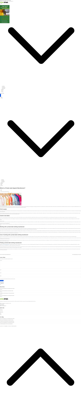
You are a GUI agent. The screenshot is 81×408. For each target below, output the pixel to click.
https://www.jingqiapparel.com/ (3, 305)
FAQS (1, 184)
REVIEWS (2, 183)
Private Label (1, 309)
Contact (0, 314)
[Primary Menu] (0, 94)
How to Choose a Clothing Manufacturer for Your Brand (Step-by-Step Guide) (7, 295)
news (6, 205)
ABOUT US (2, 89)
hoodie (30, 236)
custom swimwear (3, 87)
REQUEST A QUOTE (2, 93)
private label (2, 179)
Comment (1, 260)
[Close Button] (0, 96)
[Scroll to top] (40, 407)
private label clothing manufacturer (6, 244)
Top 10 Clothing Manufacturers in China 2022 (76, 254)
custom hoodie (2, 180)
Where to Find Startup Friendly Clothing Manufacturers (5, 254)
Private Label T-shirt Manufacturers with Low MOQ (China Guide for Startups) (7, 288)
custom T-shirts (3, 88)
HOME (1, 3)
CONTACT (2, 185)
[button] (41, 85)
